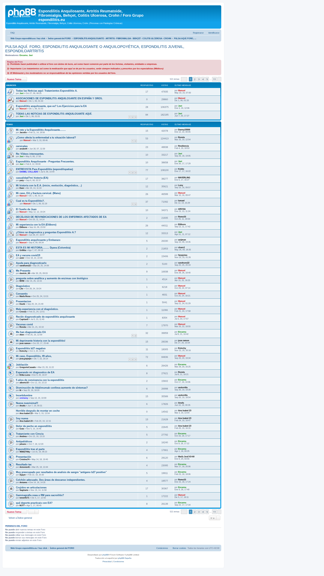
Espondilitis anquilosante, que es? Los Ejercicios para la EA (51, 106)
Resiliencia (183, 146)
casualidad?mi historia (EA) (32, 177)
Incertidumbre (24, 395)
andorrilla (183, 387)
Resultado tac (24, 464)
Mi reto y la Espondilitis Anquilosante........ (41, 129)
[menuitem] (11, 33)
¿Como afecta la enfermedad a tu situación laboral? (46, 137)
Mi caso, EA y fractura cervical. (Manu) (38, 193)
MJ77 (22, 505)
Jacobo (23, 132)
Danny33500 (184, 129)
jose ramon (25, 343)
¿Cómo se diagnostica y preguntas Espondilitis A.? (46, 232)
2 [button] (194, 79)
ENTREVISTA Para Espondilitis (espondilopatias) (44, 169)
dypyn (23, 475)
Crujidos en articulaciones (31, 487)
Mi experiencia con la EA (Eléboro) (36, 224)
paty (22, 180)
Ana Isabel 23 (26, 413)
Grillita (23, 250)
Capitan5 (24, 319)
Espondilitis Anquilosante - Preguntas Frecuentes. (45, 161)
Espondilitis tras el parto (30, 449)
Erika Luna (25, 375)
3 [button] (199, 79)
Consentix (22, 293)
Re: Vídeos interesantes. (30, 153)
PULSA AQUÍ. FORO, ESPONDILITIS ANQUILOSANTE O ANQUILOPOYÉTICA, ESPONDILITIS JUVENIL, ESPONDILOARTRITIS (94, 49)
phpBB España (124, 558)
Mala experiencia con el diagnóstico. (37, 309)
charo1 (181, 247)
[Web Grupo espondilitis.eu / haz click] (22, 12)
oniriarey (24, 398)
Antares (23, 482)
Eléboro (23, 227)
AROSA (182, 209)
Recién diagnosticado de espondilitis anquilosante (45, 316)
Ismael (181, 200)
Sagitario (24, 490)
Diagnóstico (23, 286)
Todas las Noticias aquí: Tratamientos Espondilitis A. (46, 90)
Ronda (181, 137)
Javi (31, 55)
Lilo (21, 288)
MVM (22, 281)
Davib (22, 304)
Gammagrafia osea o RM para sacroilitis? (40, 495)
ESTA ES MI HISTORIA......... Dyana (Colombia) (43, 247)
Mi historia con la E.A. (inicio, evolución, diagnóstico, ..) (49, 185)
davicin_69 (25, 273)
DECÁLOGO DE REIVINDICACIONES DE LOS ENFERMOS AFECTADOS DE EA (61, 217)
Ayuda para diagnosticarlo (31, 263)
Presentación (23, 456)
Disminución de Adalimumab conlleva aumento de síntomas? (52, 387)
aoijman (182, 240)
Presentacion (23, 301)
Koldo (181, 169)
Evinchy (23, 351)
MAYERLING (184, 177)
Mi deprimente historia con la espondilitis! (40, 340)
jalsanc (23, 444)
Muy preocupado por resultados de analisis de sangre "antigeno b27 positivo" (61, 472)
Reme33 (182, 217)
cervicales (22, 146)
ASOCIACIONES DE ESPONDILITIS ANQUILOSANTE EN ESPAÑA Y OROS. (59, 98)
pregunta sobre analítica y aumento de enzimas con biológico (52, 278)
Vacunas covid (24, 324)
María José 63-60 (186, 456)
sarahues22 (25, 265)
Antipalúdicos (24, 441)
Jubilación (22, 364)
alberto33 (24, 382)
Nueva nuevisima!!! (27, 403)
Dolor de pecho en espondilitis (34, 426)
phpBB (105, 555)
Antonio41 (25, 467)
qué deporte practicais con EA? (34, 502)
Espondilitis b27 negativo (31, 348)
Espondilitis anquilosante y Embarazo (38, 240)
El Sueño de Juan (26, 209)
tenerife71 (24, 498)
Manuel (181, 90)
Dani (22, 188)
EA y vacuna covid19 (28, 255)
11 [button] (214, 79)
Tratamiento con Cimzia (30, 433)
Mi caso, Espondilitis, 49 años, (34, 356)
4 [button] (203, 79)
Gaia (22, 429)
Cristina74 (24, 459)
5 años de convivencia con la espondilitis (40, 380)
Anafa (22, 405)
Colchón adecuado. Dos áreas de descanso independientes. (50, 479)
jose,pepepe (26, 358)
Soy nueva (22, 418)
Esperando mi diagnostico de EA (35, 372)
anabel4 (23, 149)
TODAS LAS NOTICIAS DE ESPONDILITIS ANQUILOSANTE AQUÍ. (54, 113)
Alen (22, 335)
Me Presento (23, 270)
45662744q (25, 452)
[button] (184, 79)
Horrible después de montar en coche (38, 410)
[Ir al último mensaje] (187, 90)
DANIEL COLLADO (29, 172)
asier (22, 258)
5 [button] (207, 79)
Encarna (24, 55)
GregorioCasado (28, 367)
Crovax (23, 311)
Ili (20, 390)
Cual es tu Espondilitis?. (30, 200)
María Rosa (25, 296)
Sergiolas (182, 255)
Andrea (23, 436)
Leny (180, 185)
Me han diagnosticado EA (31, 332)
